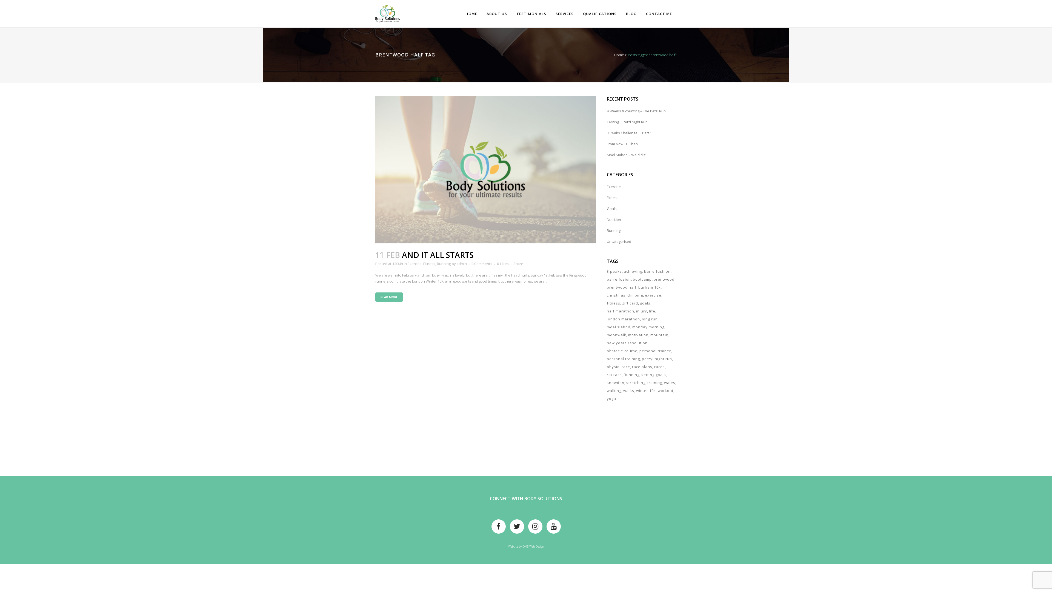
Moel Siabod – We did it (626, 154)
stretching (635, 382)
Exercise (415, 263)
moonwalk (616, 334)
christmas (616, 295)
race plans (642, 366)
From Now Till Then (622, 143)
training (654, 382)
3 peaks (614, 271)
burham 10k (649, 287)
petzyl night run (657, 358)
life (652, 311)
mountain (659, 334)
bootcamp (642, 279)
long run (650, 319)
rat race (614, 374)
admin (462, 263)
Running (444, 263)
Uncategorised (619, 241)
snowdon (615, 382)
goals (645, 303)
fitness (613, 303)
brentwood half (621, 287)
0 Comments (481, 263)
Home (619, 54)
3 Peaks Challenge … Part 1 (629, 132)
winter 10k (646, 390)
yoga (611, 398)
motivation (638, 334)
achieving (633, 271)
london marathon (623, 319)
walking (614, 390)
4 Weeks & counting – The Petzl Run (636, 111)
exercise (653, 295)
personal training (623, 358)
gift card (630, 303)
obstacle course (622, 350)
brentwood (664, 279)
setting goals (653, 374)
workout (665, 390)
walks (628, 390)
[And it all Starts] (485, 169)
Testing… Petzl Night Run (627, 121)
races (659, 366)
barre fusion (619, 279)
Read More (389, 297)
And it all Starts (438, 255)
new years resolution (627, 342)
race (626, 366)
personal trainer (655, 350)
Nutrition (614, 219)
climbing (635, 295)
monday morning (648, 327)
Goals (612, 208)
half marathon (620, 311)
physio (613, 366)
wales (669, 382)
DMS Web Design (533, 546)
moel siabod (618, 327)
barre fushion (657, 271)
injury (641, 311)
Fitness (429, 263)
